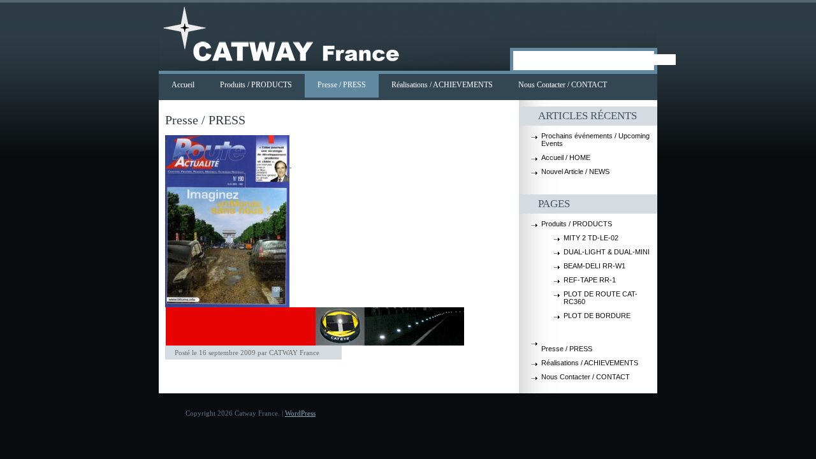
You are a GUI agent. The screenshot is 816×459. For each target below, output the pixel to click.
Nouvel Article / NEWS (575, 171)
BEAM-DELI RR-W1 (594, 266)
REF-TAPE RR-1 (590, 280)
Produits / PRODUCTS (256, 84)
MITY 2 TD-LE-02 (591, 238)
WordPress (300, 413)
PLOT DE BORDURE (597, 315)
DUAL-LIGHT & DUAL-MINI (607, 252)
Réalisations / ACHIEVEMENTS (442, 84)
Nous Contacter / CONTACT (562, 84)
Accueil (182, 84)
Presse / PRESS (341, 84)
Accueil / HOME (565, 157)
